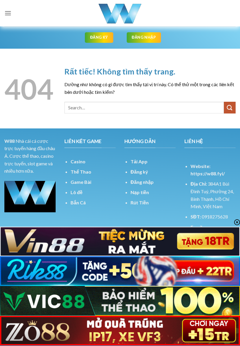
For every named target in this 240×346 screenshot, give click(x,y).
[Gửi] (230, 107)
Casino (78, 161)
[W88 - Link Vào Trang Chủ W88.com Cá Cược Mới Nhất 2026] (120, 13)
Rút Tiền (140, 202)
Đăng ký (139, 171)
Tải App (139, 161)
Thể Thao (81, 171)
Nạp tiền (140, 192)
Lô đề (77, 192)
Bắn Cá (78, 202)
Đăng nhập (142, 182)
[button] (7, 13)
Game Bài (81, 182)
